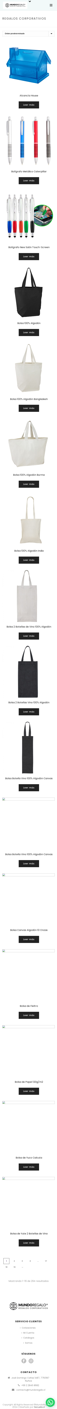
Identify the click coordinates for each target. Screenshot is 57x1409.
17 (46, 1261)
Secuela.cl (39, 1407)
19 (15, 1267)
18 (6, 1267)
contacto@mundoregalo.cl (30, 1390)
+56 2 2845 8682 (30, 1385)
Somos (28, 1342)
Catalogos (28, 1337)
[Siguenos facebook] (23, 1361)
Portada (15, 25)
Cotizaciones (29, 1327)
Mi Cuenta (28, 1332)
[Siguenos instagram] (31, 1361)
